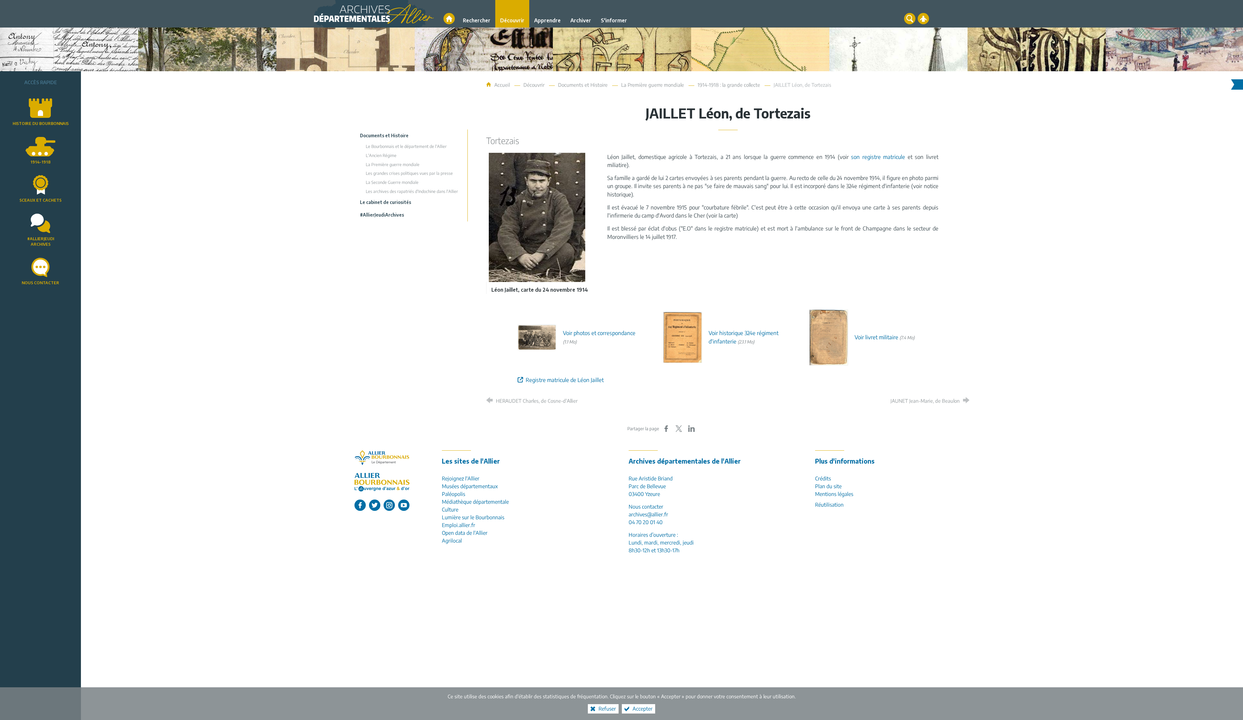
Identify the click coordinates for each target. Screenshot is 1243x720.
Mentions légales (834, 494)
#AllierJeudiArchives (40, 241)
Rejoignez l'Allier (460, 478)
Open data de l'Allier (464, 533)
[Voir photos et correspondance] (537, 336)
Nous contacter (40, 282)
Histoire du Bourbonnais (41, 123)
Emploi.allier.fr (458, 525)
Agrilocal (452, 540)
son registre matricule (878, 156)
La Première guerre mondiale (652, 85)
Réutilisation (829, 504)
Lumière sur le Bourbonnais (473, 517)
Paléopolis (453, 494)
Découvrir (533, 85)
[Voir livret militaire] (828, 336)
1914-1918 (40, 162)
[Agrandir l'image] (537, 216)
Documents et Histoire (583, 85)
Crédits (823, 478)
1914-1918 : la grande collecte (729, 85)
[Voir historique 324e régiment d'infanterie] (682, 336)
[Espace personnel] (923, 18)
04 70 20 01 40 (646, 522)
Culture (450, 509)
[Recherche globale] (909, 18)
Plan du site (828, 486)
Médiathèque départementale (475, 502)
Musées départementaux (470, 486)
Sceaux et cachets (40, 200)
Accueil (502, 85)
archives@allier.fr (648, 514)
